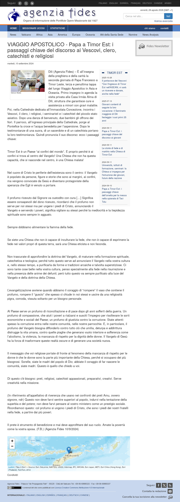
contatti (164, 28)
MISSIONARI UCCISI (33, 28)
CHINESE (158, 3)
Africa (39, 34)
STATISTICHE (57, 28)
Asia (50, 34)
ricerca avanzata (163, 21)
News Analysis (151, 34)
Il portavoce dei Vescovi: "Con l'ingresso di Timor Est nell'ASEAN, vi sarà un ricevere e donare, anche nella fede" (114, 87)
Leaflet (11, 467)
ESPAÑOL (124, 3)
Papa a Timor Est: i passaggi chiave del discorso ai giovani (112, 134)
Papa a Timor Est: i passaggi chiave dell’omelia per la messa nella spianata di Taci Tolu (114, 195)
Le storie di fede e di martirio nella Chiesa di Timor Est (113, 151)
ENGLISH (113, 3)
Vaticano (26, 34)
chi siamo (149, 28)
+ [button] (12, 441)
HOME (13, 28)
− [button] (12, 446)
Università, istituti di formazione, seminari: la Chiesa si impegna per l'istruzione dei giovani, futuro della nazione (114, 171)
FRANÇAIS (135, 3)
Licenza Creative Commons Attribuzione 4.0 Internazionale (79, 488)
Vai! (168, 16)
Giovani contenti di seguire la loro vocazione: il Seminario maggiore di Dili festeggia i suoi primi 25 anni (114, 112)
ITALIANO (103, 3)
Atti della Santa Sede (111, 34)
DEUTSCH (147, 3)
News (13, 34)
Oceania (90, 34)
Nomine (133, 34)
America (62, 34)
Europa (76, 34)
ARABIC (168, 3)
